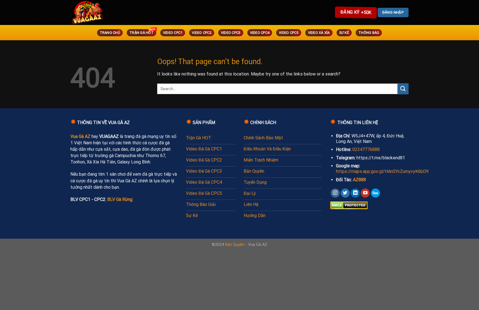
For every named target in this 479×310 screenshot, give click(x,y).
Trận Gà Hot (141, 33)
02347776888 (366, 149)
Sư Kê (344, 33)
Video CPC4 (260, 33)
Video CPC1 (173, 33)
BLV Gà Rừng (120, 199)
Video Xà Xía (319, 33)
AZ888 (359, 179)
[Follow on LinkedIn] (355, 193)
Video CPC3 (231, 33)
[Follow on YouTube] (365, 193)
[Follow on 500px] (375, 193)
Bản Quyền (234, 244)
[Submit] (403, 88)
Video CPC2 (202, 33)
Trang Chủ (110, 33)
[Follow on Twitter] (345, 193)
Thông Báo (368, 33)
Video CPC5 (289, 33)
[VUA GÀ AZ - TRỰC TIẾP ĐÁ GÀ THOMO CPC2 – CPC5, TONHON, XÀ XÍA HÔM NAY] (95, 12)
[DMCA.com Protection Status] (349, 205)
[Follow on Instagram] (335, 193)
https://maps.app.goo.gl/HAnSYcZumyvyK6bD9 (382, 171)
